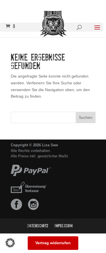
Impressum (63, 226)
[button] (10, 243)
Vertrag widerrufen (53, 243)
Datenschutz (37, 226)
